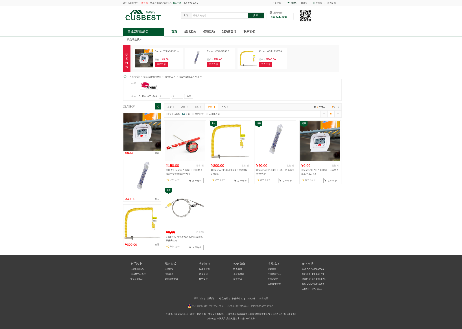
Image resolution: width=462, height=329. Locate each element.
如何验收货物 (171, 279)
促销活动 (209, 31)
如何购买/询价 (137, 269)
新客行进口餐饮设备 (245, 318)
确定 (189, 96)
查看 (157, 153)
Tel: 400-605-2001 (287, 314)
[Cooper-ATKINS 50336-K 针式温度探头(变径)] (142, 241)
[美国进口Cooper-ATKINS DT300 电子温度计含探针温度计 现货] (185, 160)
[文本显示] (338, 114)
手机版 (319, 3)
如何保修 (203, 274)
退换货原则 (204, 269)
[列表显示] (324, 114)
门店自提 (169, 274)
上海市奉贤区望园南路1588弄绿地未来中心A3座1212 (252, 314)
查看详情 (161, 64)
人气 (223, 107)
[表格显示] (331, 114)
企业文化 (251, 298)
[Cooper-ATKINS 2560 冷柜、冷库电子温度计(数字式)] (142, 150)
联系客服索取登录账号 (161, 3)
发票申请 (237, 279)
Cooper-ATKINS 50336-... (271, 51)
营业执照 (263, 298)
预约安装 (203, 279)
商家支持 (331, 3)
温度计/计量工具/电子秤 (190, 77)
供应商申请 (238, 274)
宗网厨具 (221, 318)
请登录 (144, 3)
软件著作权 (237, 298)
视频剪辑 (272, 269)
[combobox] (219, 15)
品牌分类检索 (274, 284)
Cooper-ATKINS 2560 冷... (167, 51)
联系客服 (237, 269)
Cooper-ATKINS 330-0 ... (219, 51)
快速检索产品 (274, 274)
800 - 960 (152, 96)
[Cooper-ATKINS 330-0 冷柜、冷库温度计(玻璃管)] (142, 195)
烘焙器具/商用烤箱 (152, 77)
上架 (169, 107)
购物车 (294, 3)
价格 (196, 107)
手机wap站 (273, 279)
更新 (210, 107)
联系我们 (249, 31)
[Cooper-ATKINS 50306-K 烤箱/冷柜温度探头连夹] (185, 227)
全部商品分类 (140, 31)
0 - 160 (142, 96)
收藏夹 (304, 3)
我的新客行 (229, 31)
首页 (174, 31)
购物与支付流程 (138, 274)
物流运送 (169, 269)
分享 (172, 180)
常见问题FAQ (136, 279)
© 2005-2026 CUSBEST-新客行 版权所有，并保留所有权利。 (195, 314)
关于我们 (198, 298)
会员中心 (276, 3)
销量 (183, 107)
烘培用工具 (170, 77)
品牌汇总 (190, 31)
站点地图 (223, 298)
